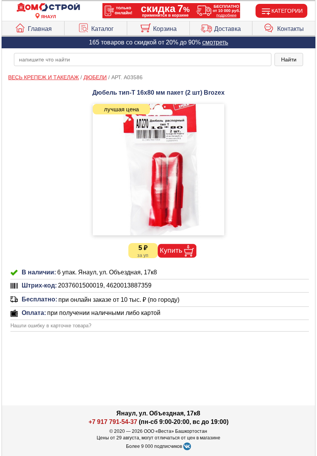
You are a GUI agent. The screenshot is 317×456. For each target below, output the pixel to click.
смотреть (215, 42)
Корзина (165, 29)
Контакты (290, 29)
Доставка (227, 29)
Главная (40, 29)
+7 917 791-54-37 (113, 422)
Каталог (102, 29)
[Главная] (48, 7)
